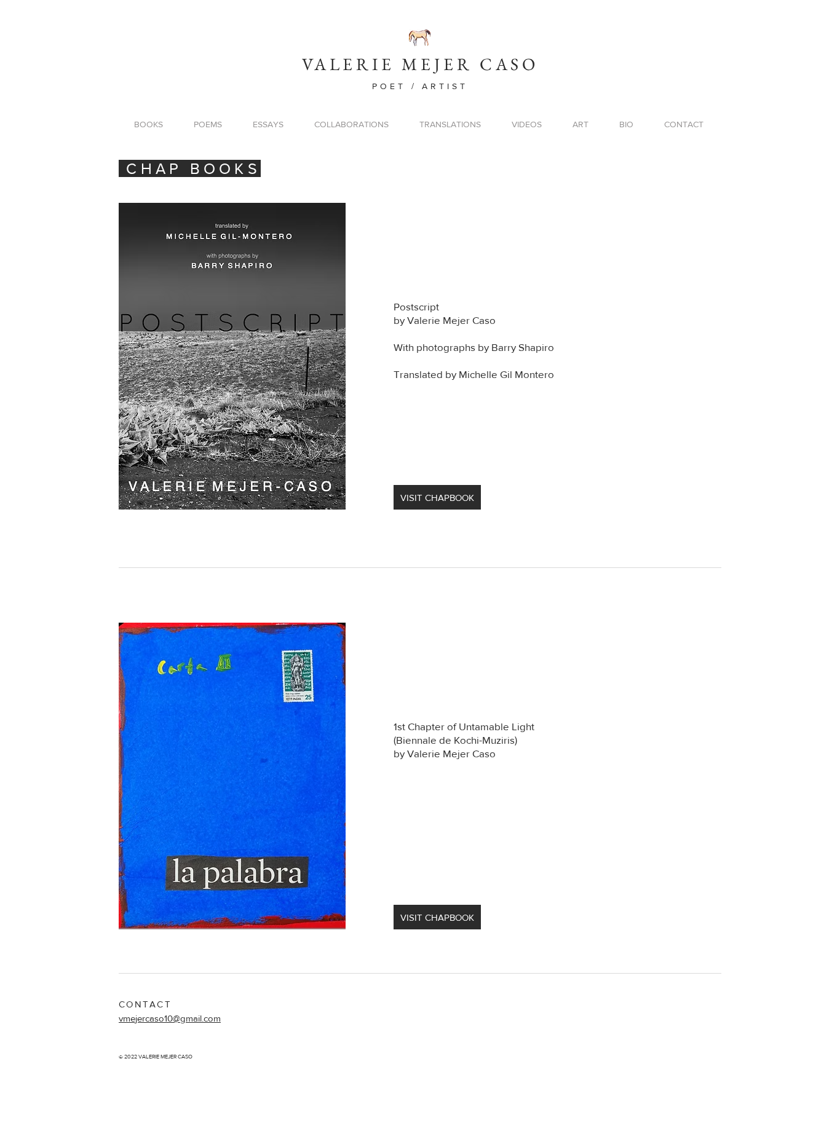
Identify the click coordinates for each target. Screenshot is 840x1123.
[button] (148, 124)
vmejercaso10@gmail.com (170, 1018)
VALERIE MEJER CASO (420, 64)
